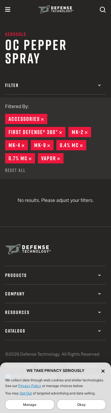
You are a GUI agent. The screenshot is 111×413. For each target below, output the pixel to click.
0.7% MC (22, 158)
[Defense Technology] (55, 9)
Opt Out (26, 393)
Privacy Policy (29, 386)
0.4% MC (73, 145)
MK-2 (81, 132)
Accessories (28, 119)
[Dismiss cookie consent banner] (103, 370)
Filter (12, 85)
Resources (17, 312)
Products (16, 275)
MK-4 (18, 145)
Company (15, 293)
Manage (29, 404)
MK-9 (44, 145)
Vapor (52, 158)
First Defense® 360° (37, 132)
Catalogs (15, 330)
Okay (81, 404)
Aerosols (15, 34)
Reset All (15, 170)
